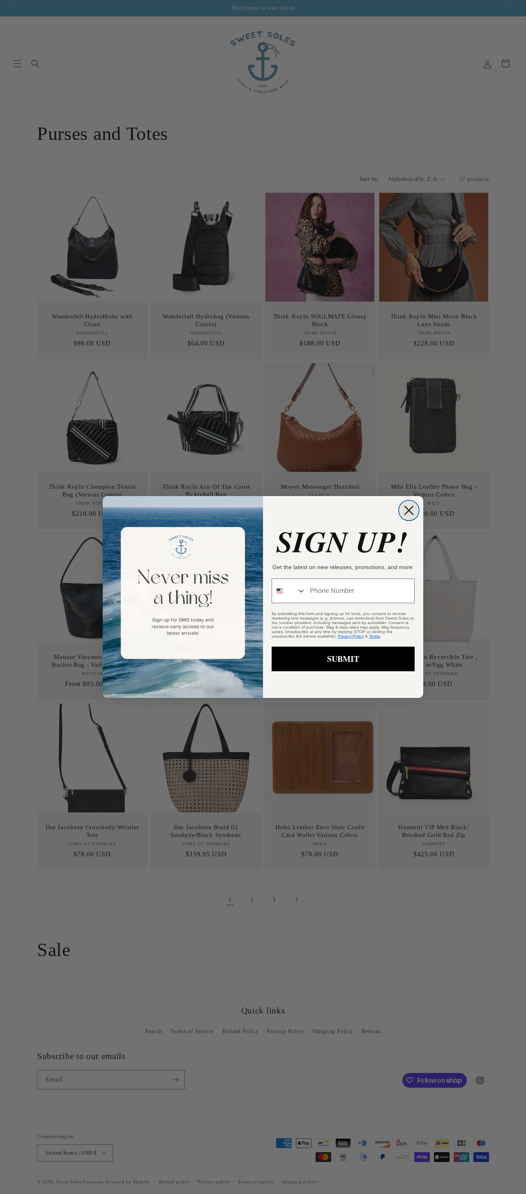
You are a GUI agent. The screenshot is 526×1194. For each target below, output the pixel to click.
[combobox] (289, 591)
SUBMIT (343, 659)
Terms (374, 636)
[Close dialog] (409, 510)
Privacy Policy (351, 636)
